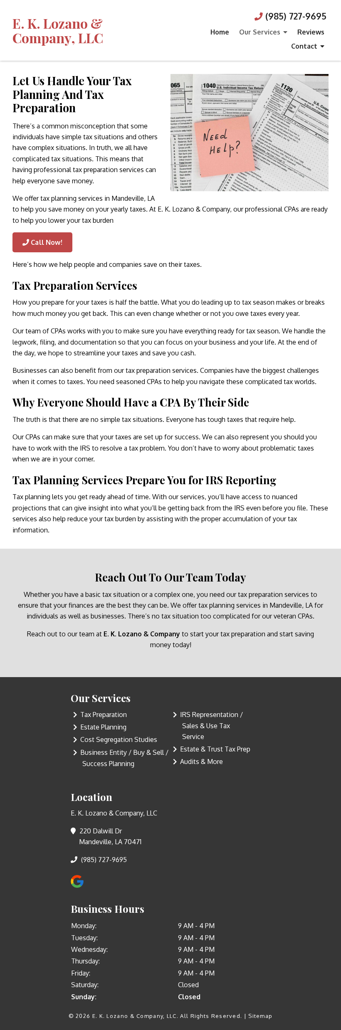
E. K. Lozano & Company (142, 634)
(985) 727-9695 (294, 16)
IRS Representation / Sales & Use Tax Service (211, 725)
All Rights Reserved (210, 1016)
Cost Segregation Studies (118, 739)
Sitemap (260, 1016)
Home (219, 32)
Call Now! (45, 242)
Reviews (310, 32)
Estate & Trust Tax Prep (215, 749)
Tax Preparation (103, 714)
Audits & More (201, 761)
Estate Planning (103, 727)
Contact (304, 46)
